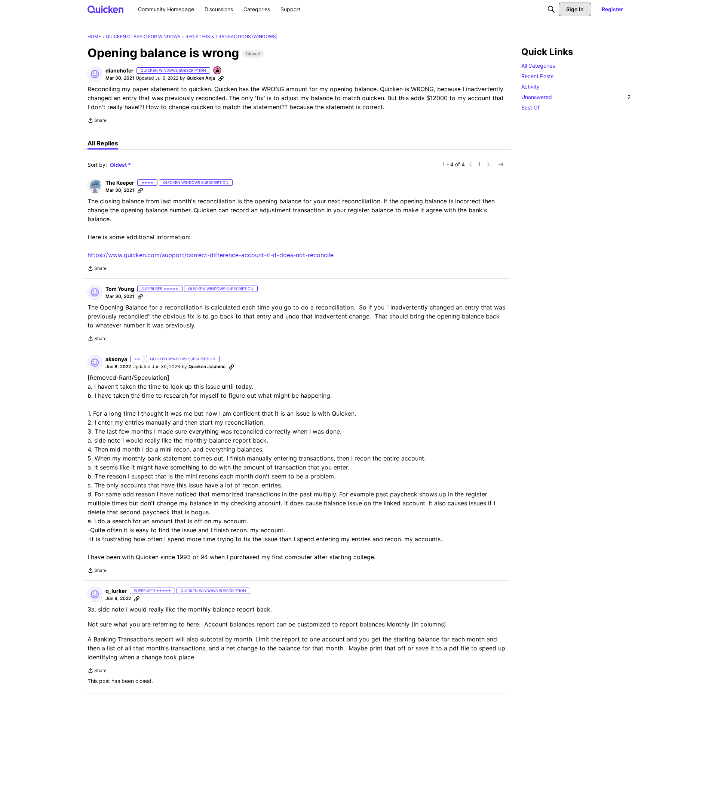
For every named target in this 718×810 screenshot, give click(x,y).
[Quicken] (106, 9)
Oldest (119, 165)
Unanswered (575, 97)
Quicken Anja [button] (201, 78)
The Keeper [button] (119, 182)
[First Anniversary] (217, 70)
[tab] (103, 143)
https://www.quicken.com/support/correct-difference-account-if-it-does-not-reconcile (211, 255)
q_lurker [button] (116, 591)
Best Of (530, 107)
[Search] (551, 9)
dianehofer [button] (119, 70)
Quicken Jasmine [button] (206, 366)
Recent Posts (537, 76)
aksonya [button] (116, 359)
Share (97, 121)
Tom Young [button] (119, 289)
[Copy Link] (221, 78)
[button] (95, 74)
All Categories (538, 65)
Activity (530, 86)
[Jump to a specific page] (500, 164)
